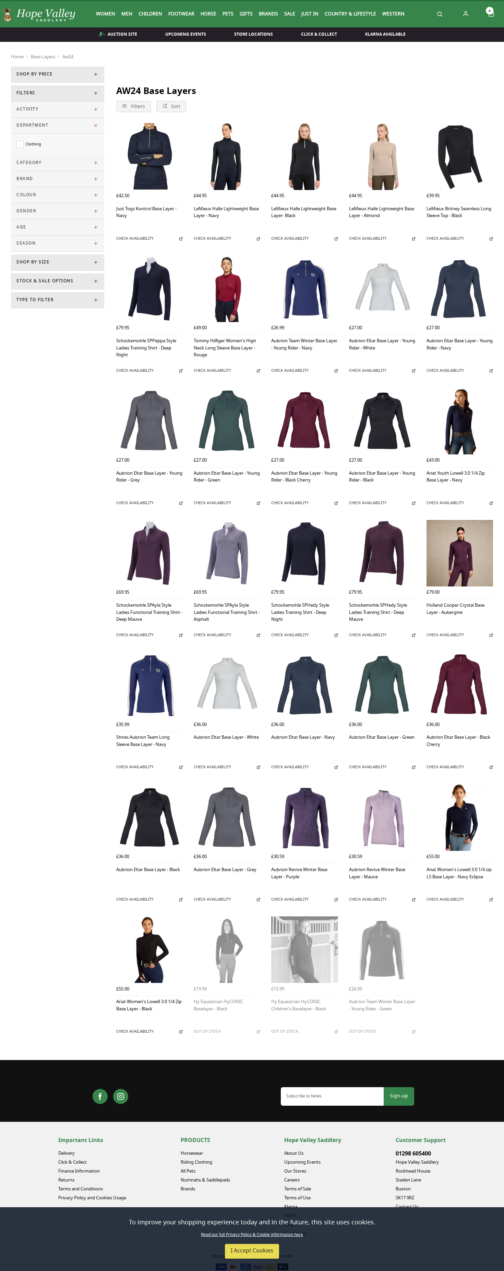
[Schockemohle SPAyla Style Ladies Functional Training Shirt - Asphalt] (227, 553)
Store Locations (253, 34)
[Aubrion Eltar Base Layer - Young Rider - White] (382, 289)
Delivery (66, 1153)
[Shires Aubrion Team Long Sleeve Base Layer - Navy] (149, 685)
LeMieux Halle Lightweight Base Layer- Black (303, 213)
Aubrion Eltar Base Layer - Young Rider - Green (227, 477)
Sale (289, 14)
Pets (228, 14)
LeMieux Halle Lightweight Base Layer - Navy (226, 213)
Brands (268, 14)
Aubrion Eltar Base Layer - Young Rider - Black (382, 477)
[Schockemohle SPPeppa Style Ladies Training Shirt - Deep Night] (149, 289)
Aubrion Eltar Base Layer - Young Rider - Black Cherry (304, 477)
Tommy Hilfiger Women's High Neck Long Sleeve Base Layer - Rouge (225, 348)
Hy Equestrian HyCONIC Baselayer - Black (218, 1006)
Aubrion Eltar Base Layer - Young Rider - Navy (460, 345)
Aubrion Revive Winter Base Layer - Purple (299, 874)
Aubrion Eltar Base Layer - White (226, 737)
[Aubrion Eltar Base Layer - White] (227, 685)
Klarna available (385, 34)
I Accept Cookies (252, 1251)
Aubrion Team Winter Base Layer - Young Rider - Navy (304, 345)
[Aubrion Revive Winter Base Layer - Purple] (304, 817)
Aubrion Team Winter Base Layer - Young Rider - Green (382, 1006)
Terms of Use (297, 1198)
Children (150, 14)
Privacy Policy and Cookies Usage (92, 1198)
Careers (292, 1180)
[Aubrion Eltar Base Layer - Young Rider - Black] (382, 421)
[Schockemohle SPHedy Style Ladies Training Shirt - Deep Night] (304, 553)
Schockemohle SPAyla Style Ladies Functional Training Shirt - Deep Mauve (149, 612)
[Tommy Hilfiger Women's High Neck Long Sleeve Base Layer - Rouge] (227, 289)
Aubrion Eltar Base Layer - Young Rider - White (382, 345)
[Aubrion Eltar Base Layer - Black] (149, 817)
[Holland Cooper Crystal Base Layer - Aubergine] (460, 553)
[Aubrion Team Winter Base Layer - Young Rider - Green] (382, 949)
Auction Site (122, 34)
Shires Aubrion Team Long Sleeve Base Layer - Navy (143, 741)
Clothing (33, 144)
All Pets (188, 1171)
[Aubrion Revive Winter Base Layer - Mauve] (382, 817)
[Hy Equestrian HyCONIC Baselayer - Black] (227, 949)
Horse (208, 14)
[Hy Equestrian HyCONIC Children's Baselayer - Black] (304, 949)
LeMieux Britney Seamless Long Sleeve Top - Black (459, 213)
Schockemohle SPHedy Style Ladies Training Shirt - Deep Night (300, 612)
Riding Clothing (196, 1162)
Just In (310, 14)
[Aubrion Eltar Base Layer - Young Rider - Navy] (460, 289)
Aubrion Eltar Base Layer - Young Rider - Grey (149, 477)
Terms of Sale (297, 1189)
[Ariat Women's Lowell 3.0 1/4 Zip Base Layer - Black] (149, 949)
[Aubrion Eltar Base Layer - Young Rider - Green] (227, 421)
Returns (66, 1180)
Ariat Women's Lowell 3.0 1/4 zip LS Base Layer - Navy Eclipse (459, 874)
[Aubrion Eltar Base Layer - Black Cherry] (460, 685)
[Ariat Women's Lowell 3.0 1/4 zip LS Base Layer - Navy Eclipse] (460, 817)
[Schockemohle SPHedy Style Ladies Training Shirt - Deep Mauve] (382, 553)
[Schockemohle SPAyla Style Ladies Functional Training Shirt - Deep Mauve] (149, 553)
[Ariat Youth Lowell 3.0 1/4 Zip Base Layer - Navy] (460, 421)
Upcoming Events (185, 34)
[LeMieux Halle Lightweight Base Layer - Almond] (382, 156)
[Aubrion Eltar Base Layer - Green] (382, 685)
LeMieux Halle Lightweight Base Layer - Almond (381, 213)
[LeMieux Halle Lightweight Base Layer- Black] (304, 156)
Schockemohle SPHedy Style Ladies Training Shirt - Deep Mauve (378, 612)
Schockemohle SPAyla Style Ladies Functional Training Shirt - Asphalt (227, 612)
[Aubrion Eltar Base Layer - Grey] (227, 817)
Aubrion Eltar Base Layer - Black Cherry (458, 741)
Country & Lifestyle (350, 14)
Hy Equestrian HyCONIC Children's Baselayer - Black (298, 1006)
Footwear (181, 14)
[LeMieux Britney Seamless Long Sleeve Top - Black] (460, 156)
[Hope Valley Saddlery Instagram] (120, 1096)
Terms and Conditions (80, 1189)
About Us (293, 1153)
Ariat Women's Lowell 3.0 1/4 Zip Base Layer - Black (149, 1006)
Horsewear (192, 1153)
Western (393, 14)
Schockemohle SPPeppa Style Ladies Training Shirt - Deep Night (146, 348)
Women (105, 14)
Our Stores (295, 1171)
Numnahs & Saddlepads (205, 1180)
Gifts (246, 14)
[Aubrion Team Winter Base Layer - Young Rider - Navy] (304, 289)
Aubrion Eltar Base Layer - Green (382, 737)
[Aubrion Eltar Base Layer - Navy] (304, 685)
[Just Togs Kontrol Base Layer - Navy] (149, 156)
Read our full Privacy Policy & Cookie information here (252, 1235)
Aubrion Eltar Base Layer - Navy (303, 737)
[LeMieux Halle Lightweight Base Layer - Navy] (227, 156)
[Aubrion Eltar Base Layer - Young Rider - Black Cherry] (304, 421)
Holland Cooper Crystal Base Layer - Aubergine (455, 609)
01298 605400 (413, 1154)
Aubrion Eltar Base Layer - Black (148, 870)
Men (126, 14)
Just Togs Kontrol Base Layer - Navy (146, 213)
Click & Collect (319, 34)
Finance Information (79, 1171)
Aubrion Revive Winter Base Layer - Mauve (377, 874)
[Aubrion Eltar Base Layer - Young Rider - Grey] (149, 421)
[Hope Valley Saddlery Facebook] (100, 1096)
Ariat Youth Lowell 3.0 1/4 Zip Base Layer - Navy (456, 477)
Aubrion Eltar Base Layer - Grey (225, 870)
